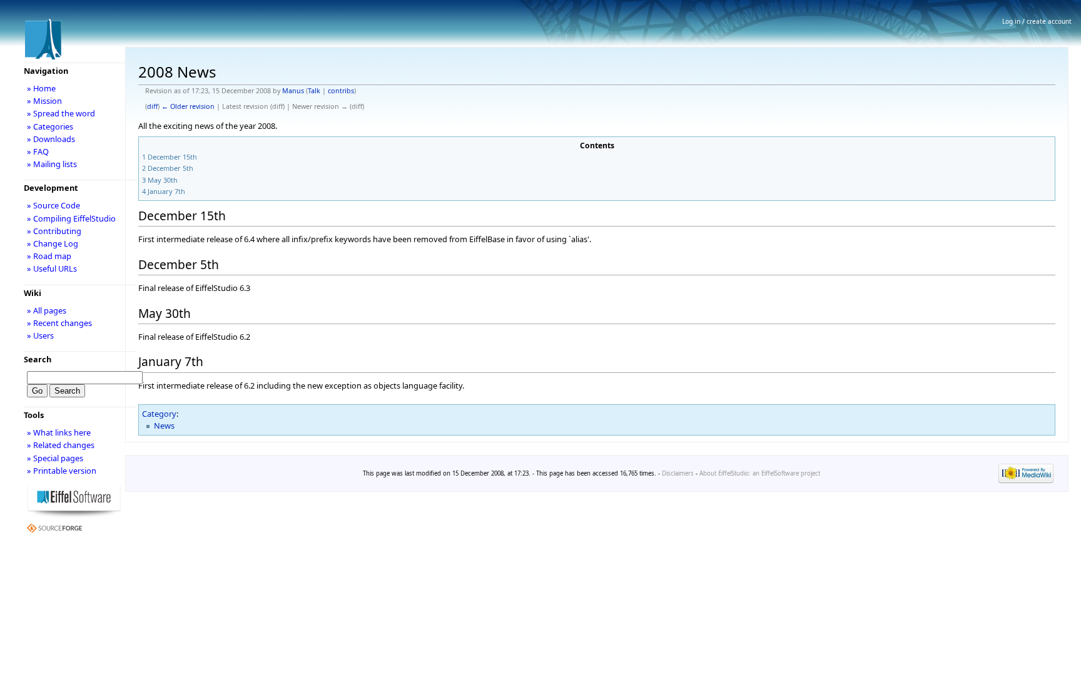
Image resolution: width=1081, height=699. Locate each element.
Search (37, 359)
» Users (40, 335)
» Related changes (60, 445)
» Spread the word (61, 113)
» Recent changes (59, 323)
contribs (341, 90)
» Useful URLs (52, 268)
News (164, 425)
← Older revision (188, 106)
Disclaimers (678, 473)
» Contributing (54, 231)
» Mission (44, 100)
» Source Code (53, 205)
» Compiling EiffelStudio (71, 218)
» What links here (59, 432)
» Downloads (51, 139)
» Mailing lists (52, 164)
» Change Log (52, 243)
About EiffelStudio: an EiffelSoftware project (759, 473)
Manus (293, 90)
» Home (41, 88)
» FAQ (38, 151)
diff (152, 106)
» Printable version (61, 470)
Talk (314, 90)
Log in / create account (1037, 21)
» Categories (50, 126)
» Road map (49, 256)
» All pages (46, 310)
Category (159, 413)
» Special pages (55, 458)
